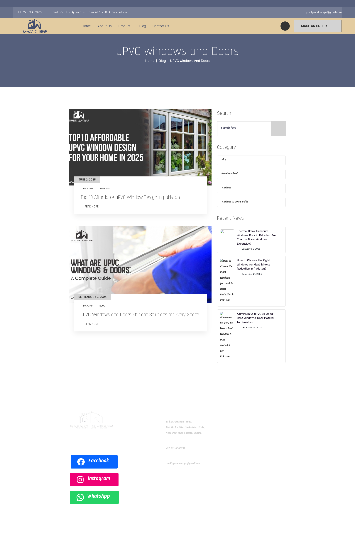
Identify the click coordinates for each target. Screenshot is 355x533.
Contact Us (161, 26)
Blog (142, 26)
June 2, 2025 (87, 179)
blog (102, 305)
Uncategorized (230, 174)
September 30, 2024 (92, 297)
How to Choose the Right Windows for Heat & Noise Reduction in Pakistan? (253, 264)
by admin (88, 188)
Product (124, 26)
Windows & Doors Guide (235, 202)
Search (224, 113)
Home (86, 26)
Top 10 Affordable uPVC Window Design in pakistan (130, 197)
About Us (104, 26)
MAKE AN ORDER (314, 26)
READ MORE (91, 206)
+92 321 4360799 (175, 449)
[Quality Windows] (35, 26)
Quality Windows (161, 525)
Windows (104, 188)
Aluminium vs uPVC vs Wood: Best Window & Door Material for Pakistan (255, 318)
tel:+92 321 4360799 (30, 12)
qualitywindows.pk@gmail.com (183, 464)
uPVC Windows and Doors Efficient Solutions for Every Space (140, 314)
